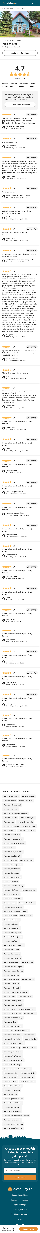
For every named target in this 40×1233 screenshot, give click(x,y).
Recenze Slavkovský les (12, 1039)
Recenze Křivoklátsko (26, 903)
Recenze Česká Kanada (12, 1120)
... (2, 8)
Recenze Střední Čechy (12, 1064)
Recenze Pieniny (28, 979)
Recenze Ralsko (29, 1013)
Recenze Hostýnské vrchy (13, 852)
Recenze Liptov (25, 915)
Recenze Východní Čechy (12, 1103)
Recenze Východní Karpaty (13, 1099)
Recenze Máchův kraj (11, 941)
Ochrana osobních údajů (20, 1200)
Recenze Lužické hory (11, 920)
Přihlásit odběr (20, 1177)
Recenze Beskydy (10, 818)
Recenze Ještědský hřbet (13, 864)
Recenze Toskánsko (28, 1073)
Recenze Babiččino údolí (12, 805)
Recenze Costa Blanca (26, 830)
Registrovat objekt (20, 1205)
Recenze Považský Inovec (13, 1001)
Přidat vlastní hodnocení (21, 105)
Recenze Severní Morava (12, 1026)
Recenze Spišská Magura (12, 1052)
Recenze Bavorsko (10, 809)
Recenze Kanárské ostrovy (13, 886)
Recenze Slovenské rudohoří (14, 1043)
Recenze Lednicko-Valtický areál (15, 911)
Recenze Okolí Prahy (11, 962)
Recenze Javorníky (10, 860)
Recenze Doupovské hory (13, 839)
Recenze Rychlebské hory (13, 1018)
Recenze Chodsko (29, 826)
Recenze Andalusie (26, 801)
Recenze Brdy (9, 822)
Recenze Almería (10, 801)
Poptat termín (28, 1229)
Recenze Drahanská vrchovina (14, 843)
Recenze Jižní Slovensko (12, 877)
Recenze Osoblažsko (11, 979)
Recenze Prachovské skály (13, 1005)
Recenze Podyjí (9, 996)
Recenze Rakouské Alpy (12, 1013)
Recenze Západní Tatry (12, 1107)
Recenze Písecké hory (26, 1009)
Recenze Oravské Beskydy (13, 971)
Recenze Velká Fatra (27, 1081)
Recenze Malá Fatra (11, 924)
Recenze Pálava (9, 1009)
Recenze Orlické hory (11, 975)
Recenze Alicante (28, 796)
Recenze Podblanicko (11, 984)
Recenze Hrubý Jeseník (12, 856)
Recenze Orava (27, 962)
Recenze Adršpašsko (11, 796)
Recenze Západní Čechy (12, 1111)
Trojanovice (10, 8)
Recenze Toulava (10, 1077)
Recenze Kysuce (10, 903)
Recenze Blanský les (27, 818)
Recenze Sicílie (29, 1035)
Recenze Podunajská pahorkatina (15, 992)
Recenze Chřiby (9, 830)
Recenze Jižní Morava (11, 873)
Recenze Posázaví (24, 996)
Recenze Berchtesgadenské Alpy (15, 813)
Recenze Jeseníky (26, 860)
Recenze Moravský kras (12, 933)
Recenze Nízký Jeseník (12, 954)
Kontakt (20, 1219)
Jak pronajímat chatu (20, 1209)
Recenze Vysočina (10, 1094)
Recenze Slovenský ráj (12, 1047)
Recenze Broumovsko (25, 822)
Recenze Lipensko (10, 915)
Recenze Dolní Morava (12, 835)
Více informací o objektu (20, 53)
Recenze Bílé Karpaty (11, 826)
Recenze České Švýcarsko (13, 1128)
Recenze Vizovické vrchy (12, 1086)
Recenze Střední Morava (12, 1056)
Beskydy (17, 47)
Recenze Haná (9, 847)
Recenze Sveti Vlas (10, 1073)
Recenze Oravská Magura (13, 967)
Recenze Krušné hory (11, 894)
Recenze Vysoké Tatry (12, 1090)
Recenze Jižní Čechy (11, 881)
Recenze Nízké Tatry (11, 950)
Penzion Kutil (21, 8)
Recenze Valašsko (10, 1081)
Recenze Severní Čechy (12, 1035)
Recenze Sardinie (10, 1022)
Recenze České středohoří (13, 1124)
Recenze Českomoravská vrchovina (16, 1116)
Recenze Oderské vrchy (12, 958)
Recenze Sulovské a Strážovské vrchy (17, 1069)
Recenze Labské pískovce (13, 907)
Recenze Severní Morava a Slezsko (16, 1030)
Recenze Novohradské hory (13, 945)
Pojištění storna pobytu (20, 1214)
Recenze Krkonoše (28, 890)
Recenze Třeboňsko (27, 1077)
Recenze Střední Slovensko (13, 1060)
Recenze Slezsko (30, 1039)
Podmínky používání (20, 1195)
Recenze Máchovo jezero (13, 937)
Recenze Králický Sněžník (12, 898)
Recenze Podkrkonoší (11, 988)
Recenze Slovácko (29, 1047)
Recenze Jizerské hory (12, 869)
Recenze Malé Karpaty (12, 928)
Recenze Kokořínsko (11, 890)
